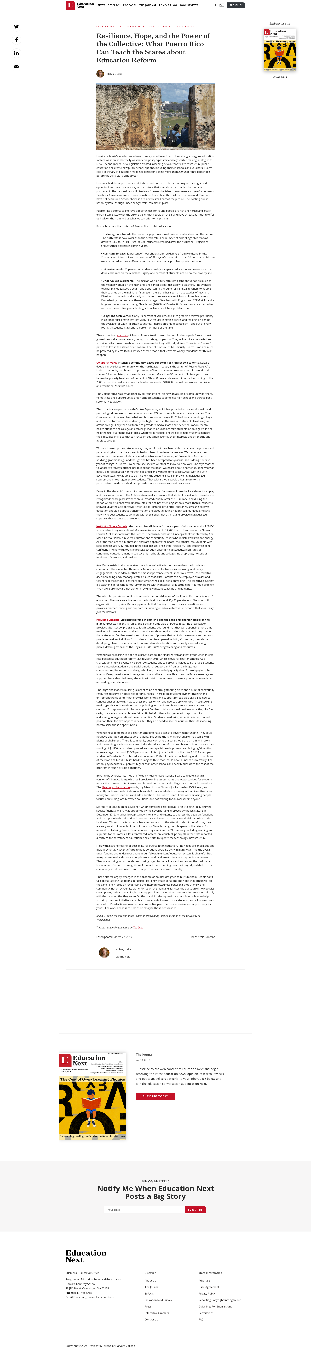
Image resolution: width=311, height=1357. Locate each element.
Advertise (204, 1280)
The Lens (138, 927)
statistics (122, 335)
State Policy (184, 26)
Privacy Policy (207, 1293)
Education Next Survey (158, 1300)
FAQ (201, 1319)
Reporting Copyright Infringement (220, 1300)
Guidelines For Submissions (215, 1306)
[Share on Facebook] (16, 40)
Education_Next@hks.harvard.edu (93, 1297)
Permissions (206, 1313)
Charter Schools (109, 26)
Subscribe (195, 1209)
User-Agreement (209, 1287)
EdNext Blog (135, 26)
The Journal (152, 1287)
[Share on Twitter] (16, 26)
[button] (215, 5)
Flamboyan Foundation (116, 787)
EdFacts (149, 1293)
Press (148, 1306)
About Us (150, 1280)
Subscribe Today (155, 1096)
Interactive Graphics (157, 1313)
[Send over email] (16, 66)
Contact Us (151, 1319)
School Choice (160, 26)
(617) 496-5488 (83, 1293)
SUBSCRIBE (236, 5)
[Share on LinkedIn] (16, 53)
